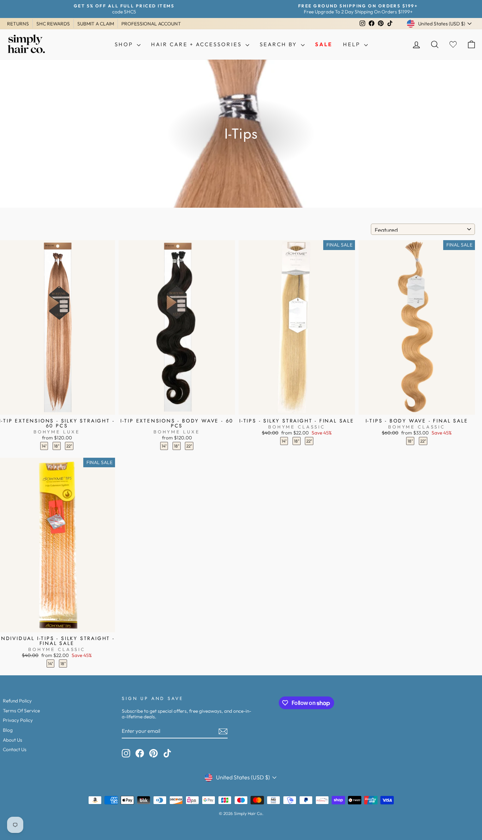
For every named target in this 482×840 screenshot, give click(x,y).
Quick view (57, 407)
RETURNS (18, 23)
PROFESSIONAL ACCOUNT (151, 23)
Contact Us (14, 749)
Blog (8, 730)
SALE (323, 44)
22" (69, 446)
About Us (12, 740)
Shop (125, 44)
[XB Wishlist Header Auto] (453, 44)
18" (56, 446)
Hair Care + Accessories (197, 44)
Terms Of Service (21, 710)
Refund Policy (17, 701)
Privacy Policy (18, 720)
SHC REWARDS (53, 23)
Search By (279, 44)
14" (44, 446)
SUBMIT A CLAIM (95, 23)
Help (352, 44)
